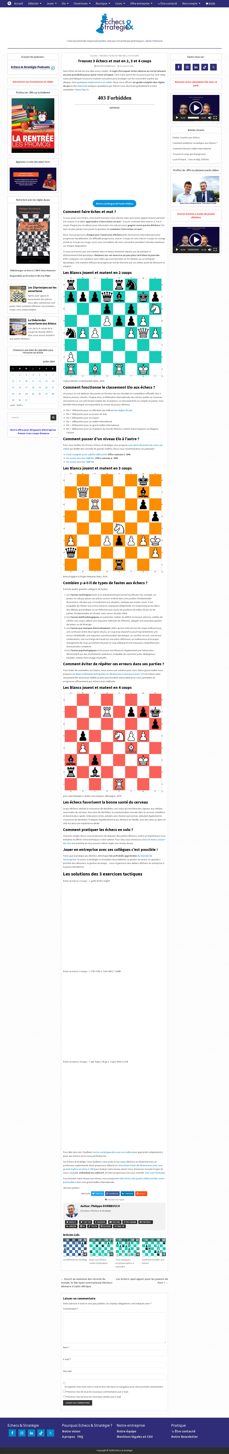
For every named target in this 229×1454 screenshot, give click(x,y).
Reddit (142, 1193)
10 (26, 381)
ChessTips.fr (81, 89)
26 (39, 393)
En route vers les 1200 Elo (80, 458)
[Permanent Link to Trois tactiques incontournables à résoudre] (128, 1247)
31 (26, 400)
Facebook (113, 1193)
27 (46, 393)
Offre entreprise (140, 3)
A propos (68, 1436)
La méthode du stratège (75, 1259)
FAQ (80, 1436)
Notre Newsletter (184, 1436)
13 (46, 381)
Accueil (18, 3)
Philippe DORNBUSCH (105, 66)
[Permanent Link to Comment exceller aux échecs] (154, 1247)
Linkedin (129, 1193)
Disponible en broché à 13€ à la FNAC (30, 275)
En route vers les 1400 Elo (80, 461)
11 (33, 381)
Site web (67, 1371)
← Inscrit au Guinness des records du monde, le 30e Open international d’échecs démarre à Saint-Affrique (86, 1282)
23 (19, 393)
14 (53, 381)
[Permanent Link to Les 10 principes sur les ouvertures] (18, 294)
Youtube (116, 1222)
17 (26, 387)
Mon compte (189, 3)
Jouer (50, 3)
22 (13, 393)
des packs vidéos (141, 1178)
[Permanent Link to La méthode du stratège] (75, 1247)
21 (53, 387)
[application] (196, 108)
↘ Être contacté (167, 3)
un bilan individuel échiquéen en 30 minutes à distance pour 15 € (108, 673)
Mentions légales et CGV (135, 1436)
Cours (118, 3)
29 (13, 400)
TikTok (94, 1226)
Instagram (131, 1222)
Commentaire (70, 1308)
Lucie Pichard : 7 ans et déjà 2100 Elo (191, 159)
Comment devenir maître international (192, 148)
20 (46, 387)
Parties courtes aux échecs (186, 137)
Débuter (33, 3)
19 (39, 387)
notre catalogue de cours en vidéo (112, 1152)
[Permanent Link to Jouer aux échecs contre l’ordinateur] (101, 1247)
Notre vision (71, 1431)
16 (19, 387)
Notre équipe (126, 1431)
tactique (119, 1199)
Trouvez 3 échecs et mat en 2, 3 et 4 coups (114, 60)
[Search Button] (9, 3)
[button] (196, 108)
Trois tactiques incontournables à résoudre (125, 1263)
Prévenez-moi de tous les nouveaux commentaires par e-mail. (97, 1391)
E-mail (67, 1359)
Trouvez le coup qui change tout (189, 154)
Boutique (101, 3)
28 (53, 393)
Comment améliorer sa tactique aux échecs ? (195, 142)
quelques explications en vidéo (94, 82)
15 (13, 387)
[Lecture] (177, 117)
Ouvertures (81, 3)
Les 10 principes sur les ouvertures (42, 289)
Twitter (99, 1193)
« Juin (12, 405)
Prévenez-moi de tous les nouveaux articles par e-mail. (93, 1396)
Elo (64, 3)
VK (83, 1226)
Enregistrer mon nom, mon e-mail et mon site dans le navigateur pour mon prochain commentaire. (114, 1386)
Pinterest (147, 1222)
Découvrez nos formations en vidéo (33, 81)
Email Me (120, 1226)
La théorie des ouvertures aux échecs (42, 321)
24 (26, 393)
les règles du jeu (123, 410)
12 (39, 381)
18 (33, 387)
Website (72, 1222)
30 (19, 400)
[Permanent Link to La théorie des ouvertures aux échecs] (18, 326)
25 (33, 393)
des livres (125, 1178)
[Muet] (209, 117)
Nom (66, 1347)
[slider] (193, 118)
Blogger (107, 1226)
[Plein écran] (215, 117)
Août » (20, 405)
